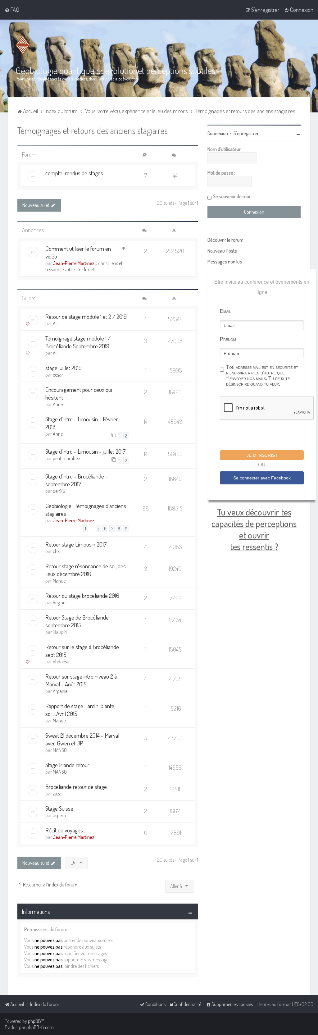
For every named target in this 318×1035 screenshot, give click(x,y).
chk (56, 551)
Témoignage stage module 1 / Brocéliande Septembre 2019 (78, 342)
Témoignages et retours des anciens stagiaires (92, 130)
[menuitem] (12, 9)
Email (225, 311)
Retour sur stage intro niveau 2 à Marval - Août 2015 (81, 680)
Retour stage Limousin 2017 (76, 544)
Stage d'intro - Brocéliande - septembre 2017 (76, 480)
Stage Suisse (59, 808)
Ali (55, 323)
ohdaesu (61, 661)
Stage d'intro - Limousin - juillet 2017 (85, 451)
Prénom (228, 339)
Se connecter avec (262, 477)
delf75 (59, 491)
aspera (59, 815)
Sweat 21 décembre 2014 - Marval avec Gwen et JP (82, 739)
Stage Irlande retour (67, 765)
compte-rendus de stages (74, 173)
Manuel (59, 581)
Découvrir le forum (225, 240)
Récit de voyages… (65, 830)
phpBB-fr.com (40, 1027)
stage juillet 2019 (63, 368)
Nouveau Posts (222, 251)
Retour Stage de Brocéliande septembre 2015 (77, 621)
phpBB (34, 1021)
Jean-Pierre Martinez (73, 263)
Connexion (217, 133)
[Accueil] (24, 45)
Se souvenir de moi (231, 196)
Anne (58, 404)
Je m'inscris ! (262, 455)
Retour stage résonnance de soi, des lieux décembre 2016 (85, 570)
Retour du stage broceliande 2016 (82, 595)
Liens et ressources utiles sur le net (84, 266)
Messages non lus (224, 262)
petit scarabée (66, 458)
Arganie (60, 691)
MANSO (60, 750)
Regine (59, 602)
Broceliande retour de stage (76, 786)
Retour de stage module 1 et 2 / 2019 (86, 316)
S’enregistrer (246, 133)
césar (58, 375)
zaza (57, 793)
